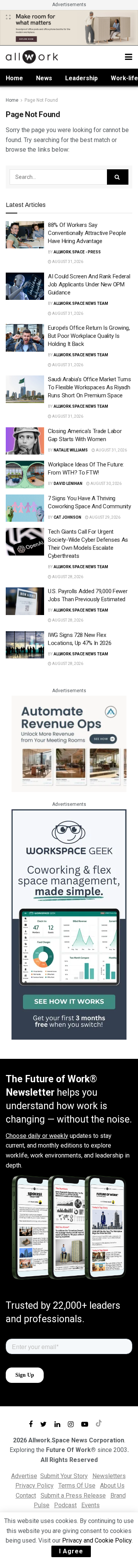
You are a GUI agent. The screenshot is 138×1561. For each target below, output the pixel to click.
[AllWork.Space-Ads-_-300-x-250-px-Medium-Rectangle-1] (69, 743)
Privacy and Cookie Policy (96, 1540)
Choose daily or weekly (37, 1135)
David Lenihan (68, 483)
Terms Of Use (76, 1485)
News (44, 78)
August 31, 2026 (67, 262)
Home (14, 78)
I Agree (71, 1551)
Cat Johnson (67, 517)
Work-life (124, 78)
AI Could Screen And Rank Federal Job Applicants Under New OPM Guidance (89, 284)
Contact (26, 1495)
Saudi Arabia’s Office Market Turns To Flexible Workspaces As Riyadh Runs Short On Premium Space (89, 387)
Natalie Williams (71, 450)
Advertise (24, 1476)
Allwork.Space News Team (81, 303)
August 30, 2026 (106, 483)
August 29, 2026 (104, 517)
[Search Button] (117, 177)
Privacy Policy (34, 1485)
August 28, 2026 (67, 577)
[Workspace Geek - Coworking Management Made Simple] (69, 924)
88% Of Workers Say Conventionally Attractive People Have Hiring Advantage (87, 233)
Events (90, 1505)
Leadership (81, 78)
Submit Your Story (64, 1476)
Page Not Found (41, 100)
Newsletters (109, 1476)
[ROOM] (69, 27)
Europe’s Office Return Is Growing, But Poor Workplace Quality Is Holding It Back (89, 335)
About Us (112, 1485)
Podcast (65, 1505)
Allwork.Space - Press (77, 252)
